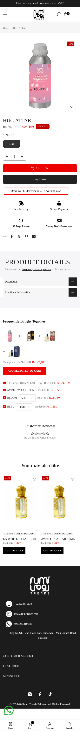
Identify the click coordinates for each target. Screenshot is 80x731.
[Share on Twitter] (19, 236)
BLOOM (12, 397)
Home (6, 28)
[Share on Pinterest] (26, 236)
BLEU (10, 406)
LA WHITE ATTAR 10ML (20, 538)
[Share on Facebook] (11, 236)
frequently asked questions (36, 269)
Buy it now (40, 179)
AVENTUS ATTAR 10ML (58, 538)
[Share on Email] (34, 236)
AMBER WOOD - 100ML (21, 390)
